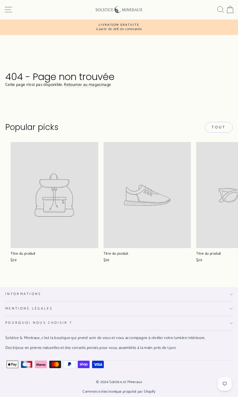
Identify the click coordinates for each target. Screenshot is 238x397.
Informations (23, 294)
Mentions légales (29, 308)
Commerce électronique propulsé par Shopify (119, 392)
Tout (219, 127)
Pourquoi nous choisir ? (38, 323)
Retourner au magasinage (87, 84)
